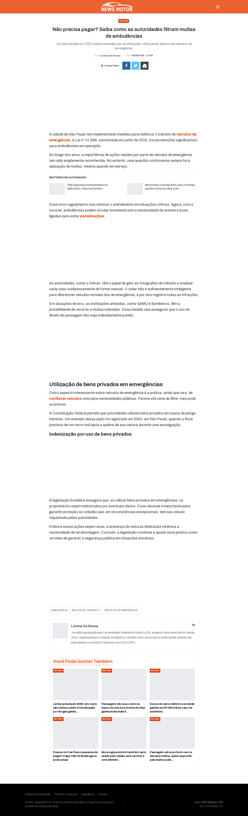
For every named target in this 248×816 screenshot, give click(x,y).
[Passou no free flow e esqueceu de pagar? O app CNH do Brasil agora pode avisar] (75, 733)
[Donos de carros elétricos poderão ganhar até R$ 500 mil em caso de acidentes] (172, 684)
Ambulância (59, 610)
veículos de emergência (121, 610)
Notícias (123, 21)
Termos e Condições (66, 794)
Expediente (88, 794)
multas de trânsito (85, 610)
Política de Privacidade (37, 794)
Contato (103, 794)
